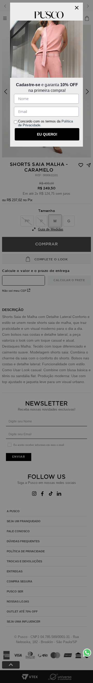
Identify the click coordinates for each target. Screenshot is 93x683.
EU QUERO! (47, 134)
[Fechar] (77, 8)
